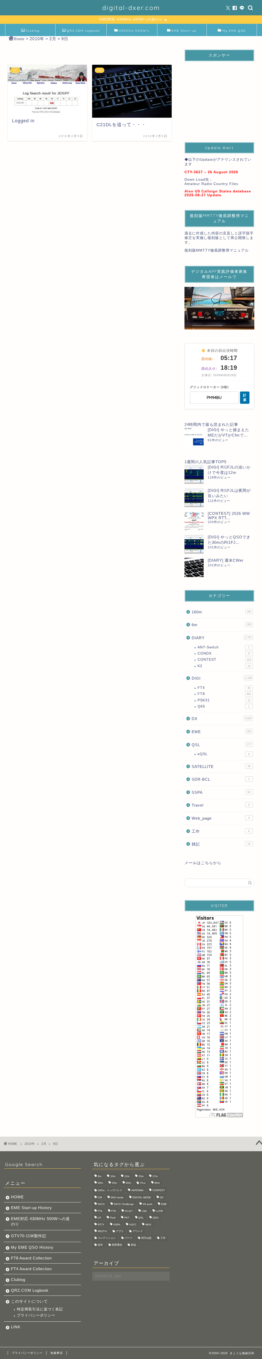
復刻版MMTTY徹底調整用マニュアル (216, 250)
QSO (156, 1217)
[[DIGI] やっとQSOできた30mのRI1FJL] (194, 544)
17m (155, 1176)
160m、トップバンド (110, 1190)
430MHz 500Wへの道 (134, 32)
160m (221, 612)
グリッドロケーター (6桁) (209, 387)
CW (100, 1197)
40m (128, 1183)
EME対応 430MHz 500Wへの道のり (40, 1221)
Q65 (224, 706)
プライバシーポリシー (36, 1315)
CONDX (224, 653)
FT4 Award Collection (31, 1269)
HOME (17, 1197)
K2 (224, 666)
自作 (100, 1244)
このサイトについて (29, 1301)
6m (221, 625)
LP (99, 1217)
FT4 (224, 688)
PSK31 (224, 700)
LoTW (159, 1211)
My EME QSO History (234, 32)
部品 (133, 1244)
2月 (43, 1144)
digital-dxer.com (131, 8)
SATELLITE (221, 766)
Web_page (221, 818)
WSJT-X (102, 1231)
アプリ (120, 1231)
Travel (221, 805)
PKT (126, 1217)
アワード (138, 1231)
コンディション (107, 1238)
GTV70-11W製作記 (28, 1236)
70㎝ (143, 1183)
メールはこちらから (202, 863)
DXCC (101, 1204)
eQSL (224, 754)
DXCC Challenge (124, 1204)
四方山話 (146, 1238)
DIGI (222, 678)
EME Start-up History (31, 1207)
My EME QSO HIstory (32, 1247)
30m (114, 1183)
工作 (221, 831)
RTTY (101, 1224)
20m (100, 1183)
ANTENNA (137, 1190)
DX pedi (147, 1204)
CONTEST (224, 659)
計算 (244, 397)
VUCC (132, 1224)
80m (157, 1183)
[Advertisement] (219, 97)
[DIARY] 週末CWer (226, 560)
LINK (15, 1327)
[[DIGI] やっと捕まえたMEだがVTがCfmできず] (194, 437)
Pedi (112, 1217)
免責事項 (56, 1352)
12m (126, 1176)
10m (112, 1176)
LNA (144, 1211)
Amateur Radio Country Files (211, 184)
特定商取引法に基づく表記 (40, 1309)
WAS (148, 1224)
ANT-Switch (224, 647)
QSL (221, 745)
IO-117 (129, 1211)
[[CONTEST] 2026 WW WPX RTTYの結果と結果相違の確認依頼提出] (194, 520)
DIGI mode (117, 1197)
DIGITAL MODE (142, 1197)
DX (222, 718)
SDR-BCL (221, 779)
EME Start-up (184, 30)
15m (141, 1176)
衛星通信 (117, 1244)
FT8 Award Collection (31, 1258)
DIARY (222, 638)
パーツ (128, 1238)
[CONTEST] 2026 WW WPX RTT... (229, 515)
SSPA (221, 792)
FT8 (224, 694)
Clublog (33, 30)
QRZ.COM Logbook (83, 30)
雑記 (221, 844)
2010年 (30, 1144)
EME (221, 732)
